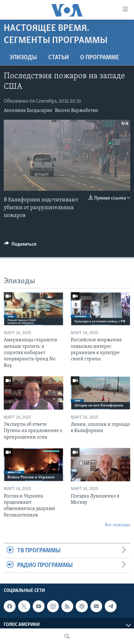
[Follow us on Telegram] (111, 606)
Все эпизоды (117, 525)
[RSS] (67, 606)
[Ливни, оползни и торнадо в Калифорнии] (100, 393)
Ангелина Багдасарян (28, 110)
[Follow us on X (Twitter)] (24, 606)
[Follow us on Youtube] (39, 606)
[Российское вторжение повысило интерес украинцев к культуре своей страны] (100, 308)
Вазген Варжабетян (76, 110)
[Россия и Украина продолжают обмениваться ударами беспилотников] (33, 464)
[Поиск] (67, 636)
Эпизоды (23, 58)
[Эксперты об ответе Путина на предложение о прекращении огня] (33, 393)
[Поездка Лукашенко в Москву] (100, 464)
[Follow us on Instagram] (53, 606)
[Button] (20, 246)
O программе (99, 58)
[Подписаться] (96, 606)
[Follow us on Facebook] (10, 606)
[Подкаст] (82, 606)
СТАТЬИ (58, 58)
